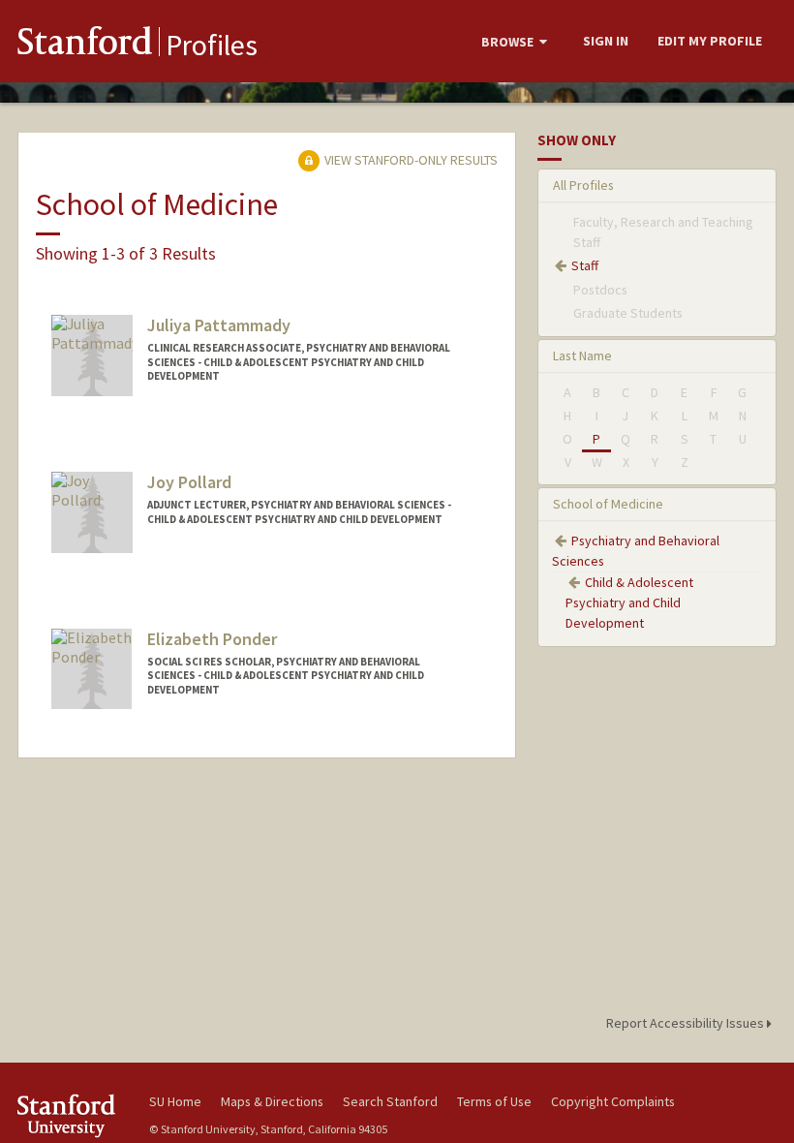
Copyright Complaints (613, 1101)
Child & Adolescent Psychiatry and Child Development (629, 602)
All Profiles (583, 185)
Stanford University (71, 1115)
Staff (584, 265)
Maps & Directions (272, 1101)
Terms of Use (494, 1101)
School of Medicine (608, 503)
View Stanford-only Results (409, 160)
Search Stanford (390, 1101)
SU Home (175, 1101)
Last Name (582, 355)
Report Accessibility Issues (686, 1023)
